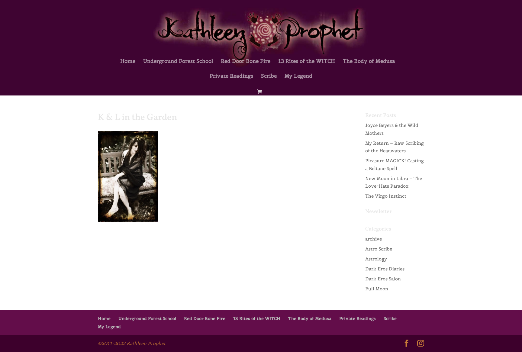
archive (373, 239)
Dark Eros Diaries (384, 269)
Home (127, 61)
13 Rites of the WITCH (306, 61)
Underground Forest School (178, 61)
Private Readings (231, 76)
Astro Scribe (378, 249)
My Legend (298, 76)
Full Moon (376, 289)
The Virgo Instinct (385, 196)
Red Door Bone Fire (245, 61)
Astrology (376, 259)
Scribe (269, 76)
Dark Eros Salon (383, 279)
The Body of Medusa (369, 61)
